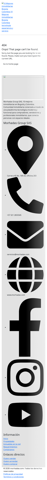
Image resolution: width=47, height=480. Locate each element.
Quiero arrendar (10, 461)
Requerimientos (10, 447)
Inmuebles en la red (12, 444)
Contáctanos (8, 449)
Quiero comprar (10, 464)
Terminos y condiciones (13, 477)
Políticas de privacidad (13, 474)
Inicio (5, 438)
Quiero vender (9, 458)
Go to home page (10, 64)
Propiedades (8, 441)
